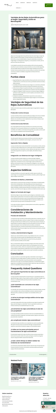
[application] (20, 8)
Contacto (35, 2)
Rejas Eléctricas (31, 382)
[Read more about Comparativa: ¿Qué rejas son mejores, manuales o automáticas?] (19, 369)
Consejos (18, 8)
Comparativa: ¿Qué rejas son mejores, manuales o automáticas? (18, 378)
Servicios (29, 2)
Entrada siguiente (43, 354)
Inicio (17, 2)
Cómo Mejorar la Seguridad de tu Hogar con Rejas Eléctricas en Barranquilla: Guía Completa (36, 378)
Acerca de (22, 2)
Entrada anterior (12, 354)
